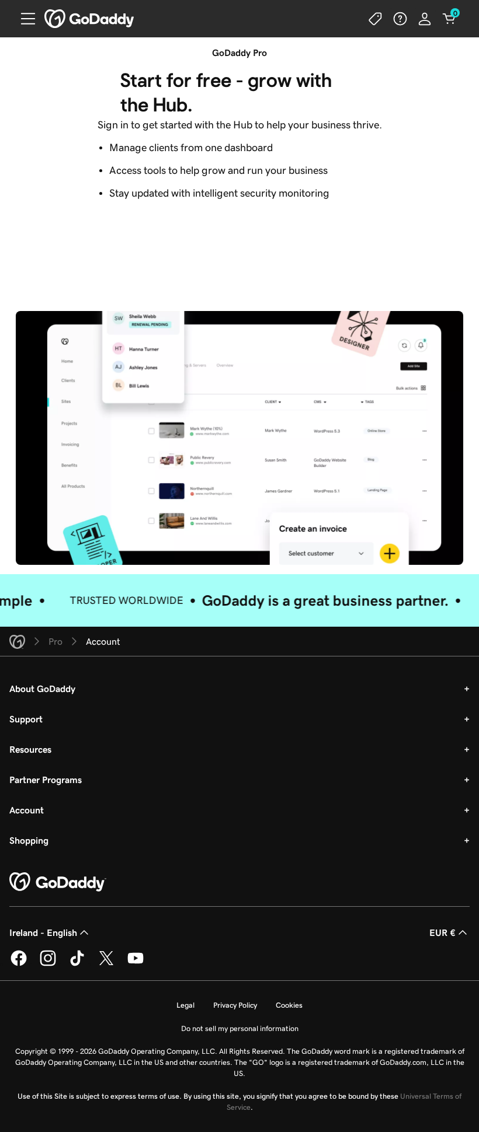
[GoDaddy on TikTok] (77, 964)
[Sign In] (425, 19)
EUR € (442, 932)
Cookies (289, 1005)
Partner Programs (45, 779)
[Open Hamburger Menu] (23, 18)
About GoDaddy (42, 688)
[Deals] (376, 19)
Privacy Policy (235, 1005)
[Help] (400, 19)
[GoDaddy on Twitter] (106, 964)
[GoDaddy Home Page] (57, 882)
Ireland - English (43, 932)
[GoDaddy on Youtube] (135, 964)
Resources (30, 749)
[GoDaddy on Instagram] (48, 964)
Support (26, 719)
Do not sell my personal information (239, 1028)
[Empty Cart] (449, 19)
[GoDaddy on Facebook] (18, 964)
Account (26, 810)
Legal (185, 1005)
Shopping (28, 840)
